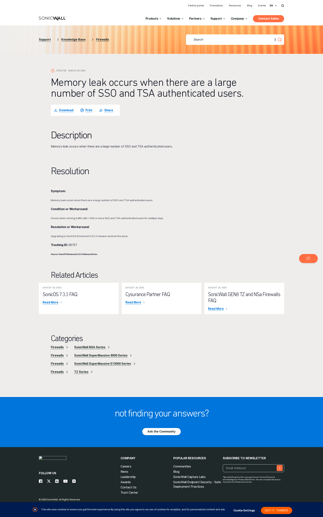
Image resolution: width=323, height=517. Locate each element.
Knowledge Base (73, 39)
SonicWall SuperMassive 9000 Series (100, 355)
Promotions (216, 5)
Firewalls (102, 39)
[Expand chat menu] (308, 258)
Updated (61, 71)
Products (152, 18)
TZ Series (81, 372)
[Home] (52, 19)
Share (108, 110)
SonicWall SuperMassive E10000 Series (102, 363)
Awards (126, 482)
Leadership (128, 477)
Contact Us (128, 487)
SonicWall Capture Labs (189, 477)
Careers (126, 466)
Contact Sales (268, 18)
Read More (50, 302)
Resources (235, 5)
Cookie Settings (244, 510)
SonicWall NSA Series (89, 347)
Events (262, 5)
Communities (182, 466)
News (124, 471)
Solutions (173, 18)
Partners (195, 18)
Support (216, 18)
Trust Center (129, 492)
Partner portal (196, 5)
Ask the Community (161, 431)
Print (88, 110)
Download (66, 110)
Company (237, 18)
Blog (249, 5)
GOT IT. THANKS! (276, 510)
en (271, 5)
